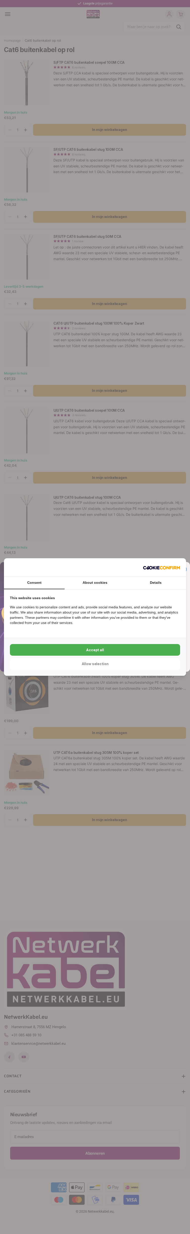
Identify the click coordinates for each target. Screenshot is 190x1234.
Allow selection (95, 664)
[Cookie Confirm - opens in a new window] (161, 567)
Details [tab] (156, 583)
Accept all (95, 650)
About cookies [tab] (95, 583)
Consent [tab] (34, 583)
